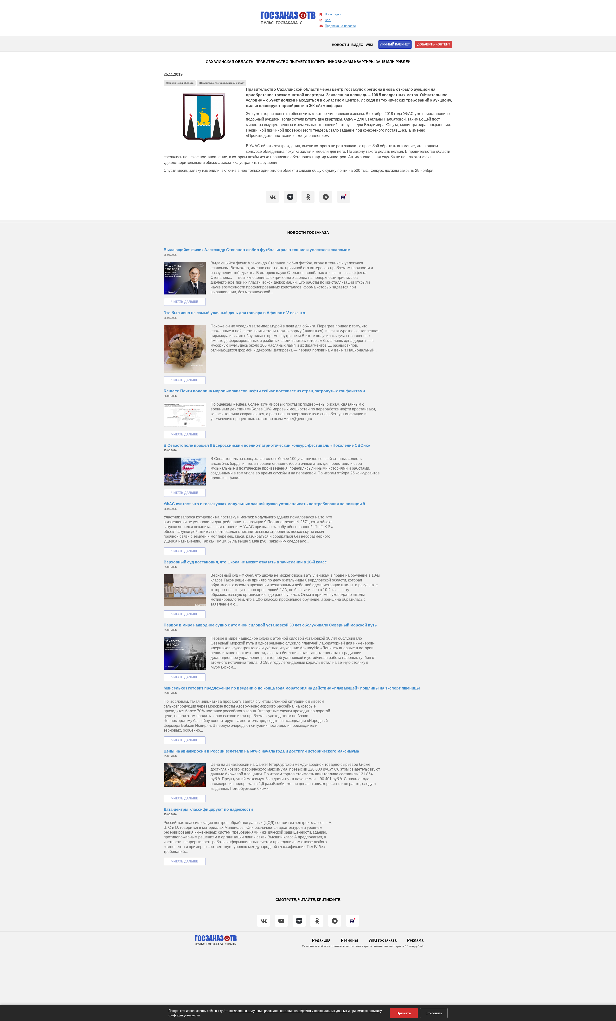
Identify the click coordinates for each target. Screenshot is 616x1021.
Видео (357, 45)
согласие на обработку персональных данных (313, 1011)
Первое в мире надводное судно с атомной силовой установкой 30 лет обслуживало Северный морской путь (270, 625)
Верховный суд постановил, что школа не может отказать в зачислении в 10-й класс (245, 562)
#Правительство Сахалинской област (221, 83)
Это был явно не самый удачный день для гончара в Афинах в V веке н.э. (235, 313)
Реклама (415, 940)
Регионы (349, 940)
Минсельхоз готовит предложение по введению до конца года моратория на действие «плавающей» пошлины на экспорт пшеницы (292, 688)
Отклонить (434, 1013)
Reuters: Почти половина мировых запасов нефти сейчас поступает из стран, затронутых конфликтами (264, 391)
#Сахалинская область (179, 83)
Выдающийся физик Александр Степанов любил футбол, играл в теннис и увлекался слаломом (257, 250)
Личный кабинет (395, 44)
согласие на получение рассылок (253, 1011)
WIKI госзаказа (383, 940)
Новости (340, 45)
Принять (404, 1013)
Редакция (321, 940)
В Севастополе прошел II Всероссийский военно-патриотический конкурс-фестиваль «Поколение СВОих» (267, 445)
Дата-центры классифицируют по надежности (208, 809)
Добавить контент (433, 44)
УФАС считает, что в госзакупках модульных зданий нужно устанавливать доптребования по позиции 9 (264, 504)
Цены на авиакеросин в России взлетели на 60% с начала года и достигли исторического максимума (261, 751)
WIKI (369, 45)
